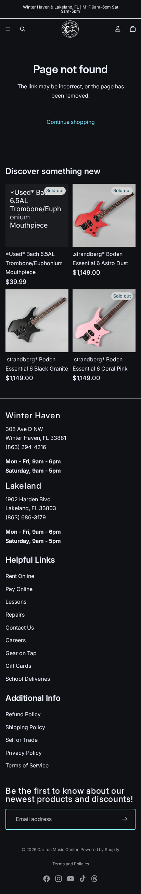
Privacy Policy (23, 752)
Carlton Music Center (57, 849)
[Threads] (94, 879)
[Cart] (132, 29)
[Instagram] (58, 879)
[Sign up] (125, 819)
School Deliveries (27, 678)
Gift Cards (18, 666)
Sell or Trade (21, 739)
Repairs (15, 614)
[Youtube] (70, 879)
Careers (15, 640)
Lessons (15, 602)
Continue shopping (71, 121)
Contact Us (19, 627)
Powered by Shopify (99, 849)
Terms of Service (27, 765)
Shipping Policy (25, 727)
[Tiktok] (82, 879)
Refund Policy (23, 714)
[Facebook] (46, 879)
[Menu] (8, 29)
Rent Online (19, 576)
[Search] (22, 29)
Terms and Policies (70, 863)
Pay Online (19, 589)
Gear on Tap (21, 653)
